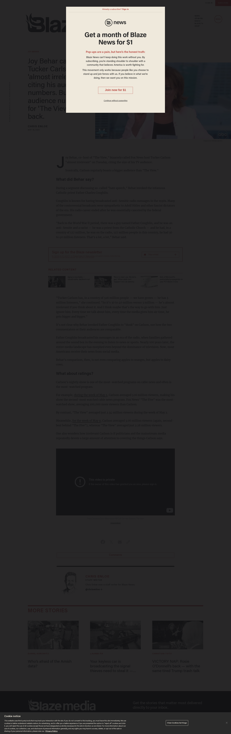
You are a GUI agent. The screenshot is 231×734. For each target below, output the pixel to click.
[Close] (227, 723)
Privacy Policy (51, 731)
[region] (115, 723)
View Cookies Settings (177, 723)
